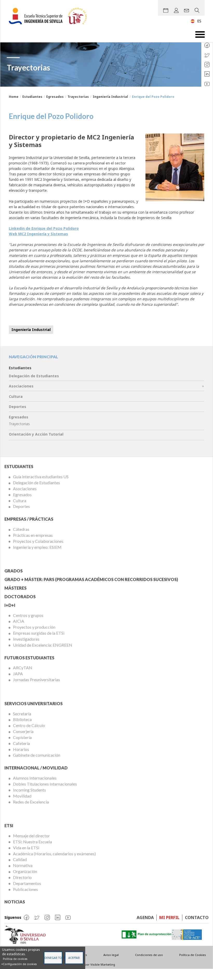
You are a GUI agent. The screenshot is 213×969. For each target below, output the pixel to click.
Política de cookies (15, 959)
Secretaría (22, 713)
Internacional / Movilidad (36, 767)
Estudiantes (32, 96)
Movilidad (22, 795)
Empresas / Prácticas (28, 519)
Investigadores (26, 638)
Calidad (20, 859)
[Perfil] (176, 10)
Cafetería (21, 743)
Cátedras (21, 529)
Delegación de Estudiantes (34, 375)
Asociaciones (21, 386)
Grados (13, 570)
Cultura (16, 396)
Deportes (17, 406)
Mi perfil (169, 917)
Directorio (22, 877)
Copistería (22, 737)
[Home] (50, 16)
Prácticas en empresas (33, 535)
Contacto (197, 917)
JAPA (18, 673)
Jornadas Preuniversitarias (36, 679)
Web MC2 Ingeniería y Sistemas (38, 233)
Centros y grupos (28, 615)
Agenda (145, 917)
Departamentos (27, 883)
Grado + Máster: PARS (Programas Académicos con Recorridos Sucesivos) (91, 579)
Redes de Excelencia (31, 801)
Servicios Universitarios (33, 703)
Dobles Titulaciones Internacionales (45, 783)
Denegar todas (53, 958)
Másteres (15, 587)
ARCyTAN (22, 667)
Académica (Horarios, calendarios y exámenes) (54, 853)
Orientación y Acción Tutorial (36, 434)
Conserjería (23, 731)
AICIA (18, 621)
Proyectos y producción (34, 626)
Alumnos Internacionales (35, 777)
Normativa (22, 865)
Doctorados (20, 596)
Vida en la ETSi (26, 847)
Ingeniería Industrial (110, 96)
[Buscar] (196, 10)
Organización (25, 871)
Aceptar (74, 958)
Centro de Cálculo (29, 725)
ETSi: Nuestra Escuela (32, 841)
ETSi (8, 825)
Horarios (21, 749)
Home (13, 96)
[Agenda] (165, 10)
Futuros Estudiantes (29, 657)
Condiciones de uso (149, 955)
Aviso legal (111, 955)
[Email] (186, 10)
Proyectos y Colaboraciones (38, 541)
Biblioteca (22, 719)
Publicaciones (25, 889)
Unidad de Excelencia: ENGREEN (42, 644)
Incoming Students (29, 789)
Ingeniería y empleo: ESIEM (37, 547)
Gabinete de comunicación (36, 755)
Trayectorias (78, 96)
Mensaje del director (31, 835)
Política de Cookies (192, 955)
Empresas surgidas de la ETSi (38, 632)
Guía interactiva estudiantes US (41, 476)
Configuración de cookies (20, 964)
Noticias (14, 901)
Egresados (55, 96)
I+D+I (9, 605)
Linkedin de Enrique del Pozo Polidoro (44, 228)
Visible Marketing (102, 964)
